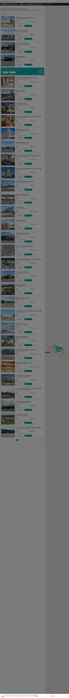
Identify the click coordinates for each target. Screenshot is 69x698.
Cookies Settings (52, 695)
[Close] (67, 696)
